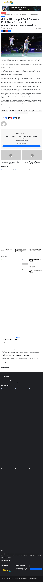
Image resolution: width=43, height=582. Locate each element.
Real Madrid (35, 555)
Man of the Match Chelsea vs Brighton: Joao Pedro (6, 250)
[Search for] (41, 3)
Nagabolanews (4, 578)
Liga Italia (37, 553)
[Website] (8, 123)
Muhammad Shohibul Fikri (21, 113)
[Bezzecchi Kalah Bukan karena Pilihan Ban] (25, 261)
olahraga (5, 14)
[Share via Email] (16, 118)
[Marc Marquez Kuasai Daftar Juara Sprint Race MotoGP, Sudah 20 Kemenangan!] (25, 265)
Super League (3, 557)
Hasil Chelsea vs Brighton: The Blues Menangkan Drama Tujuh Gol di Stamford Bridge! (21, 250)
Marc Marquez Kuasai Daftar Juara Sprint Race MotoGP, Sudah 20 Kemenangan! (35, 265)
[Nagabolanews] (8, 2)
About (41, 580)
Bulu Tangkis (4, 110)
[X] (4, 31)
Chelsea (22, 553)
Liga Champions (27, 553)
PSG (31, 555)
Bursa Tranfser (11, 553)
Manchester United (20, 555)
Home (2, 14)
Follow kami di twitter (5, 560)
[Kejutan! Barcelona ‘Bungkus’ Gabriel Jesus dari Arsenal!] (35, 209)
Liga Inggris (32, 553)
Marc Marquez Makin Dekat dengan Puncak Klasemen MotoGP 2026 (35, 270)
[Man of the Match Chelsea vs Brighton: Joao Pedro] (7, 209)
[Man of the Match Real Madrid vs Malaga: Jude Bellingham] (7, 508)
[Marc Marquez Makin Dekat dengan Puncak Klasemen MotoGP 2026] (25, 271)
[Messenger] (9, 31)
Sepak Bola (39, 555)
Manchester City (13, 555)
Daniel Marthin (13, 110)
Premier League (26, 555)
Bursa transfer (17, 553)
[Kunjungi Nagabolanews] (21, 8)
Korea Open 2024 (37, 110)
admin (4, 28)
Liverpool (8, 555)
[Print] (19, 118)
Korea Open (28, 110)
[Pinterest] (7, 31)
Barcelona (6, 553)
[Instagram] (22, 574)
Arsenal (2, 553)
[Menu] (1, 3)
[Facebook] (2, 31)
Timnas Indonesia (9, 557)
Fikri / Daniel (21, 110)
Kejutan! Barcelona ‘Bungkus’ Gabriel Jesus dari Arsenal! (35, 250)
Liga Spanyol (3, 555)
